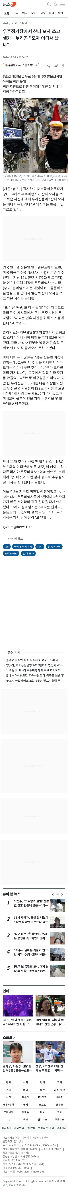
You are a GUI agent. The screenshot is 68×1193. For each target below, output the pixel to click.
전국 (8, 1090)
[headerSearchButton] (49, 4)
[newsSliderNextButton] (62, 894)
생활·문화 (8, 1104)
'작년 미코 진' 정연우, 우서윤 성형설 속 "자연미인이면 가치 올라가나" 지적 (31, 938)
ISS (7, 546)
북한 (42, 1090)
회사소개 (6, 1128)
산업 (8, 1097)
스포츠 (8, 1037)
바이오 (59, 1097)
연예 (6, 990)
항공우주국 (54, 546)
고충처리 (61, 1128)
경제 (42, 1082)
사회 (25, 1082)
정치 (8, 1082)
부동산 (25, 1097)
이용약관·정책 (46, 1128)
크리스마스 (11, 553)
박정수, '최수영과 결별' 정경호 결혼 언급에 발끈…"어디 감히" (31, 905)
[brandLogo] (9, 4)
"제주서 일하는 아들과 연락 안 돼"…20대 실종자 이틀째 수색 (31, 954)
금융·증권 (59, 1090)
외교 (25, 1090)
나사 (39, 546)
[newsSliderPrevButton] (53, 894)
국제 (5, 23)
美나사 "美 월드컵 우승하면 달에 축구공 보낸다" (35, 675)
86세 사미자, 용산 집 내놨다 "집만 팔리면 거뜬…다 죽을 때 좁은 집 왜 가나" (31, 922)
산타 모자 (28, 553)
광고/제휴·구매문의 (24, 1128)
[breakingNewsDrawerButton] (55, 4)
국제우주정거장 (23, 546)
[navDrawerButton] (62, 4)
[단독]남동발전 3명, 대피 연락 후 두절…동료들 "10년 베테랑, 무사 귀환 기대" (31, 971)
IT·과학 (42, 1097)
